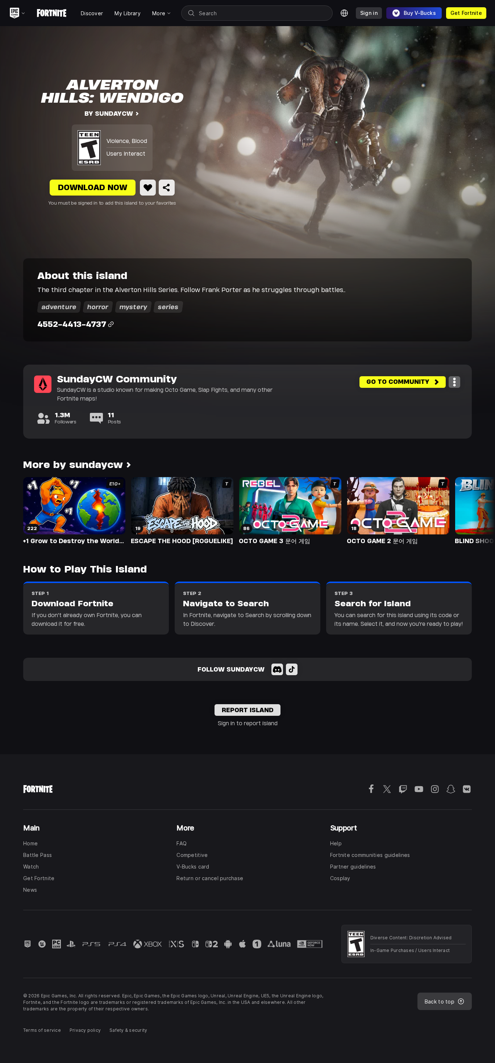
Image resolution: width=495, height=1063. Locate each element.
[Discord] (277, 669)
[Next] (475, 510)
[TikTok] (292, 669)
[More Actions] (454, 382)
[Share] (167, 188)
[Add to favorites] (148, 188)
